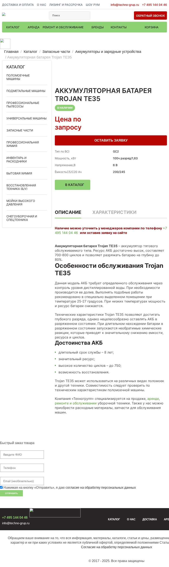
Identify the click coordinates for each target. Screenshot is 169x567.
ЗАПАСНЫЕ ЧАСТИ (19, 130)
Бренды (98, 27)
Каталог (13, 27)
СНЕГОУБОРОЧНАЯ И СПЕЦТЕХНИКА (21, 218)
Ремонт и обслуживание (63, 27)
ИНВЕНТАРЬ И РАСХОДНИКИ (16, 159)
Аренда (34, 27)
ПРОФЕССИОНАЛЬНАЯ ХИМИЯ (22, 144)
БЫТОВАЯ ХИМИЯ (19, 173)
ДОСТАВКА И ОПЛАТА (18, 4)
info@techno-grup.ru (125, 4)
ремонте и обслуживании (76, 403)
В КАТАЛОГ (74, 185)
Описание (68, 212)
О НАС (41, 4)
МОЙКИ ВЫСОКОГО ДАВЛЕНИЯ (20, 202)
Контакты (119, 27)
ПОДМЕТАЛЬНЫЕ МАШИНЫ (25, 91)
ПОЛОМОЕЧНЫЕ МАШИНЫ (18, 77)
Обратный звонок (150, 15)
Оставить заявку (111, 140)
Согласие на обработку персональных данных (116, 547)
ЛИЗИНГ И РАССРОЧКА (66, 4)
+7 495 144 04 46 (154, 4)
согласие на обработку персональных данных (101, 487)
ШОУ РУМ (93, 4)
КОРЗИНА (151, 27)
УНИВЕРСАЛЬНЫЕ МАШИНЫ (26, 118)
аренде (153, 399)
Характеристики (114, 212)
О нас (131, 519)
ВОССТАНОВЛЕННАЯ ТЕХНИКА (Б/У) (21, 187)
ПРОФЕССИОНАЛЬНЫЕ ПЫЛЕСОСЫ (22, 104)
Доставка (149, 519)
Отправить (11, 493)
